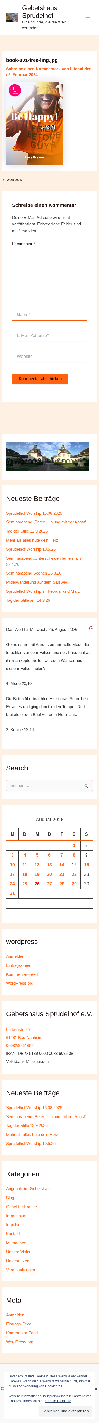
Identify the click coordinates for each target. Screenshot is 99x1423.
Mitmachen (16, 1243)
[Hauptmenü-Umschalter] (88, 17)
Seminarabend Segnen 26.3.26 (33, 573)
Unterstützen (17, 1261)
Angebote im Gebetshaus (29, 1189)
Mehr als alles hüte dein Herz (32, 540)
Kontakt (13, 1234)
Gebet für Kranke (21, 1207)
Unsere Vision (18, 1252)
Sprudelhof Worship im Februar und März (43, 591)
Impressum (16, 1216)
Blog (10, 1198)
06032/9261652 (20, 1045)
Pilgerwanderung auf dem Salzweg (37, 582)
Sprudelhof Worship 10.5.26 (31, 549)
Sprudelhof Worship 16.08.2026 (34, 513)
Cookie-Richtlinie (58, 1401)
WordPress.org (19, 983)
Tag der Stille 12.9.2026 (27, 531)
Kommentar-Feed (22, 974)
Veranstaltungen (20, 1270)
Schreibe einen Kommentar (32, 69)
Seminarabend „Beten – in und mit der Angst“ (46, 522)
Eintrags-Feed (18, 965)
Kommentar (23, 243)
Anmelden (15, 956)
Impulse (13, 1225)
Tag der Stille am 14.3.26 (28, 600)
